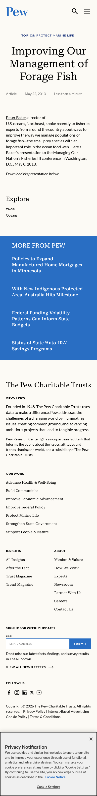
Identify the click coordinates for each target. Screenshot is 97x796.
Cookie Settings (48, 787)
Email (9, 635)
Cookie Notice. (55, 777)
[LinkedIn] (25, 692)
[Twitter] (32, 692)
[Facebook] (9, 692)
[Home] (48, 385)
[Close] (91, 738)
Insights (13, 551)
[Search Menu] (75, 11)
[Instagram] (17, 692)
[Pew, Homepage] (17, 11)
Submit (80, 643)
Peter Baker (16, 117)
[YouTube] (39, 692)
